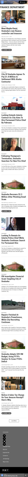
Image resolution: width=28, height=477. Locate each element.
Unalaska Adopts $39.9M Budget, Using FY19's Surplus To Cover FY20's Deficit (12, 358)
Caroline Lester (4, 85)
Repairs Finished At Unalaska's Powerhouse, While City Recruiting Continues (11, 318)
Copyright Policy (6, 446)
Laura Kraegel (4, 125)
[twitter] (4, 438)
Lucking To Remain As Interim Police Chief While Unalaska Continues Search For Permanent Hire (13, 239)
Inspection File (6, 452)
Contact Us (5, 455)
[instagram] (4, 444)
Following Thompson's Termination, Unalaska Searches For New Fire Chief (13, 158)
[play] (2, 475)
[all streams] (26, 475)
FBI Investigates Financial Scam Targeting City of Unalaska (12, 279)
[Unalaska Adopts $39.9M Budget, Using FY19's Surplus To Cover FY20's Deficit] (13, 342)
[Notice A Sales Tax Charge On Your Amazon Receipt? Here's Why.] (13, 383)
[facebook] (4, 435)
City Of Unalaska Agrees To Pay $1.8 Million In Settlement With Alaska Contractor (13, 78)
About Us (5, 449)
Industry (3, 392)
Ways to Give (6, 461)
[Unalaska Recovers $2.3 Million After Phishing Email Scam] (13, 182)
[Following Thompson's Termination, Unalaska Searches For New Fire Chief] (13, 144)
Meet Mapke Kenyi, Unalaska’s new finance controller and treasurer (11, 31)
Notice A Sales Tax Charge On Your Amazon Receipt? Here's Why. (12, 397)
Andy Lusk (3, 36)
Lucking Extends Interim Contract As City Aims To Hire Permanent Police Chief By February (13, 119)
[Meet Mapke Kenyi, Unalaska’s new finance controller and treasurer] (13, 16)
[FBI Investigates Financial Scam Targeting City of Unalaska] (13, 264)
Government (3, 26)
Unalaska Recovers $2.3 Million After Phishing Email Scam (13, 197)
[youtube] (4, 441)
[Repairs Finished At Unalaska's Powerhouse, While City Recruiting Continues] (13, 303)
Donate (23, 2)
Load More (14, 420)
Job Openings (6, 458)
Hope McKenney (4, 202)
